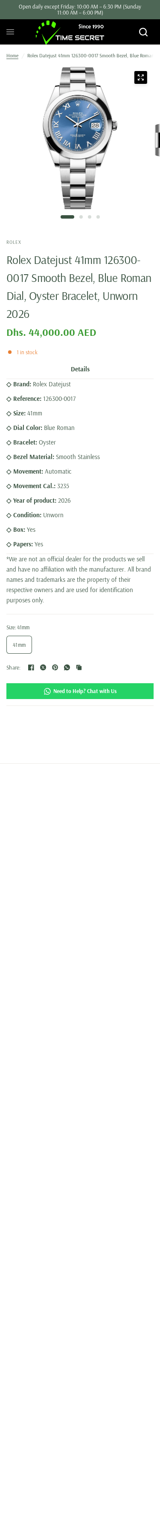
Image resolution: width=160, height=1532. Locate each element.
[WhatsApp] (67, 667)
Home (12, 55)
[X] (43, 667)
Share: (13, 667)
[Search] (143, 32)
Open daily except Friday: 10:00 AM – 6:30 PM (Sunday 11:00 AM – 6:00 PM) (80, 9)
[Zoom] (140, 77)
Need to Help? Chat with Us (84, 690)
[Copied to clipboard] (79, 667)
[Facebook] (31, 667)
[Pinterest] (55, 667)
